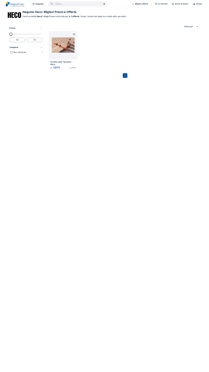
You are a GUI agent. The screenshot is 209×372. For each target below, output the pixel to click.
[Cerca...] (77, 3)
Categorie (39, 4)
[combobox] (191, 26)
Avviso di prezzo (181, 4)
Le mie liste (163, 4)
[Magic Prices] (16, 4)
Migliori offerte (141, 4)
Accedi (199, 4)
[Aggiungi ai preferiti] (74, 34)
